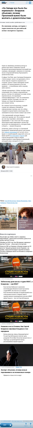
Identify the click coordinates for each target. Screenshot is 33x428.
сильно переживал (10, 132)
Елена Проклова (22, 201)
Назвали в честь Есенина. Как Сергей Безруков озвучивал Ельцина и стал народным (15, 328)
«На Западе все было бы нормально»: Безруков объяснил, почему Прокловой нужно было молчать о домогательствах (16, 13)
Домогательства (12, 203)
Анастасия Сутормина (13, 167)
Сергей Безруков (10, 201)
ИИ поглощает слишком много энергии (19, 421)
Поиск (27, 3)
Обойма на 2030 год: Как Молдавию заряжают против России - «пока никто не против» (15, 243)
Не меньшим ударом (17, 136)
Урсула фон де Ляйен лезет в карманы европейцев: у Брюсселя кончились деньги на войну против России (15, 238)
